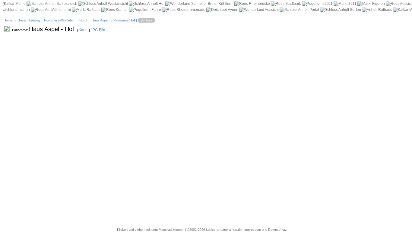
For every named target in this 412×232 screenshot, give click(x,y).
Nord (83, 20)
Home (8, 20)
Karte (83, 30)
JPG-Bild (98, 30)
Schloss (146, 20)
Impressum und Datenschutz (265, 229)
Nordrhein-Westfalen (59, 20)
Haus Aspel (100, 20)
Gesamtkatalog (28, 20)
